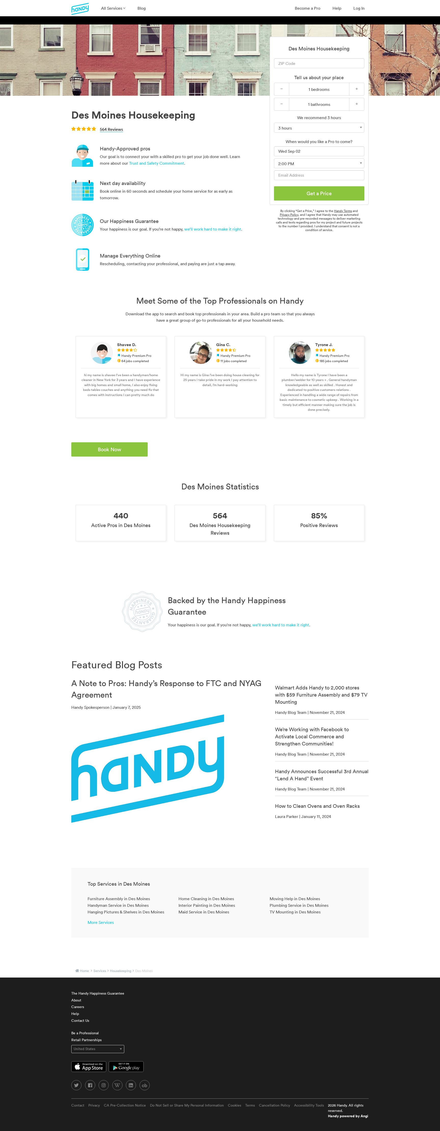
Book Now (109, 449)
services (99, 971)
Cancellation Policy (274, 1105)
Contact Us (80, 1020)
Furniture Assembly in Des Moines (119, 898)
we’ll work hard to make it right (212, 229)
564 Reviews (111, 129)
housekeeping (120, 971)
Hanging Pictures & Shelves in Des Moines (126, 911)
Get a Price (319, 193)
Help (337, 8)
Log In (359, 8)
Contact (77, 1105)
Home (84, 971)
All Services (112, 8)
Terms (250, 1105)
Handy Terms (343, 211)
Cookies (234, 1105)
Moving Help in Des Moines (295, 898)
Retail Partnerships (86, 1040)
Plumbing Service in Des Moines (299, 905)
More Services (101, 922)
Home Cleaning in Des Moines (206, 898)
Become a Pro (307, 8)
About (76, 1000)
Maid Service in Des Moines (203, 911)
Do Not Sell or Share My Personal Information (187, 1105)
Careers (77, 1007)
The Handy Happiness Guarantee (97, 993)
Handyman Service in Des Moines (118, 905)
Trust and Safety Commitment (156, 163)
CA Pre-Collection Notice (125, 1105)
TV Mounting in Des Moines (295, 911)
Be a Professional (85, 1033)
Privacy (94, 1105)
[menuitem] (113, 8)
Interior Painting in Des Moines (206, 905)
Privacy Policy (289, 215)
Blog (142, 8)
